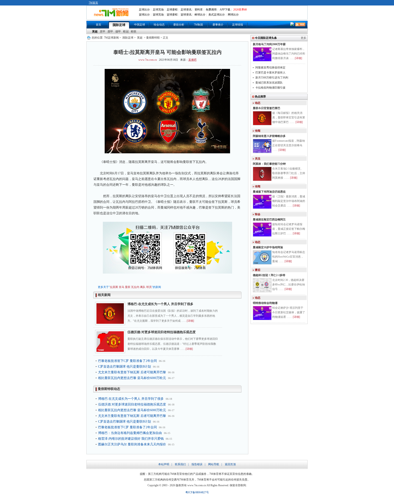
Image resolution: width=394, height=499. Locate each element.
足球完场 (158, 9)
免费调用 (211, 9)
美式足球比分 (216, 14)
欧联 (133, 31)
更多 (303, 37)
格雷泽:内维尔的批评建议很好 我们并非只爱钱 (131, 438)
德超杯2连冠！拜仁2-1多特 (269, 275)
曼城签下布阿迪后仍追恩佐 (269, 191)
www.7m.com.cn (147, 59)
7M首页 (93, 2)
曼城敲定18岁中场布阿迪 (268, 247)
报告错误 (197, 464)
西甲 (110, 31)
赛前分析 (178, 24)
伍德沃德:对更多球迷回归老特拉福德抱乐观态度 (161, 332)
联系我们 (180, 464)
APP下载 (225, 9)
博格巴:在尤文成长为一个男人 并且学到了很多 (160, 304)
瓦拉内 (135, 287)
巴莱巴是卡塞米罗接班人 (270, 72)
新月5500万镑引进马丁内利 (271, 77)
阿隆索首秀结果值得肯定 (270, 67)
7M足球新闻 (111, 37)
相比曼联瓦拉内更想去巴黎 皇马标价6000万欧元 (132, 378)
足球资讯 (186, 9)
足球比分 (144, 9)
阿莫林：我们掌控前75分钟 (269, 163)
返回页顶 (230, 464)
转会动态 (159, 24)
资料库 (198, 9)
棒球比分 (199, 14)
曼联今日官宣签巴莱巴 (266, 108)
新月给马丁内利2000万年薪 (269, 44)
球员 (149, 287)
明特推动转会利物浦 (265, 303)
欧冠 (126, 31)
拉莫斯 (114, 287)
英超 (95, 31)
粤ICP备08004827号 (197, 492)
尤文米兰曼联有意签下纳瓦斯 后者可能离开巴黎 (132, 372)
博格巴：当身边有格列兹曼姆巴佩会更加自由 (130, 433)
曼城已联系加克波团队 (269, 82)
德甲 (118, 31)
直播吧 (192, 59)
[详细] (190, 320)
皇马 (121, 287)
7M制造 (198, 24)
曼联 (127, 287)
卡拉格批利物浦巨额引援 (270, 87)
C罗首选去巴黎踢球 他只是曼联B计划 (124, 366)
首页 (98, 24)
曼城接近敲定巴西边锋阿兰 (269, 219)
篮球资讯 (186, 14)
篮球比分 (144, 14)
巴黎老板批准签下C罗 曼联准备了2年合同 (127, 361)
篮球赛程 (172, 14)
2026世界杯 (240, 9)
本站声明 (163, 464)
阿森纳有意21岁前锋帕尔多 (269, 136)
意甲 (102, 31)
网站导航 (213, 464)
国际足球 (119, 25)
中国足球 (139, 24)
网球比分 (233, 14)
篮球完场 (158, 14)
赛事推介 (218, 24)
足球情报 (237, 24)
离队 (142, 287)
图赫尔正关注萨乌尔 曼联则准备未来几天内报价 (132, 444)
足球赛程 (172, 9)
